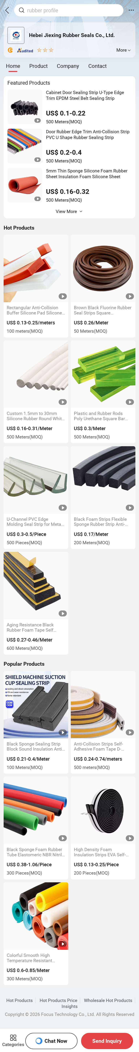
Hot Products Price (58, 1000)
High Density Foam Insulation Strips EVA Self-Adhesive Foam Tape (100, 852)
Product (38, 65)
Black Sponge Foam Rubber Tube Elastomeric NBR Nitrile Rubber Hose (35, 852)
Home (13, 65)
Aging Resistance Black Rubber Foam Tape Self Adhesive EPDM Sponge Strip (36, 627)
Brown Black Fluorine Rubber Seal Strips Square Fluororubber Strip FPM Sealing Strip (102, 310)
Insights (70, 1006)
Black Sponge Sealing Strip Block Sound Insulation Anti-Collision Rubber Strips (35, 746)
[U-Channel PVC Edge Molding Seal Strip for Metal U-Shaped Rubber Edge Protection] (36, 480)
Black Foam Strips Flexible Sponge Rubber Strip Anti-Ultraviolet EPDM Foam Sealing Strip (100, 522)
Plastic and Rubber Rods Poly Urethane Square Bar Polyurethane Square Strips (101, 416)
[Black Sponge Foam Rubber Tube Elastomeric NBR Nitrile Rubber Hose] (36, 810)
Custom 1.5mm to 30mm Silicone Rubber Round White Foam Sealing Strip (35, 416)
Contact (97, 65)
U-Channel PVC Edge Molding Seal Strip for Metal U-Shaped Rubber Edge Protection (34, 522)
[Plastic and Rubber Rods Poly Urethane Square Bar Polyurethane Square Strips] (103, 374)
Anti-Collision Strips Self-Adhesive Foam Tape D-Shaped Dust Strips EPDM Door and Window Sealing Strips (99, 746)
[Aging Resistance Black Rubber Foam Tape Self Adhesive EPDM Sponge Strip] (36, 585)
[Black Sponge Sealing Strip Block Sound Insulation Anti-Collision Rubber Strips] (36, 704)
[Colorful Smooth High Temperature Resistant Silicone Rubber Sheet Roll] (36, 916)
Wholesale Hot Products (108, 1000)
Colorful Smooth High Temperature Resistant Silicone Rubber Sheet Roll (33, 958)
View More (66, 211)
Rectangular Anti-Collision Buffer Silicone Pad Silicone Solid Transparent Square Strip (34, 310)
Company (68, 65)
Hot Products (19, 1000)
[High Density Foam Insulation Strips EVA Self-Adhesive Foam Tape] (103, 810)
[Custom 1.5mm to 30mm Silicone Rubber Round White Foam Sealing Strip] (36, 374)
